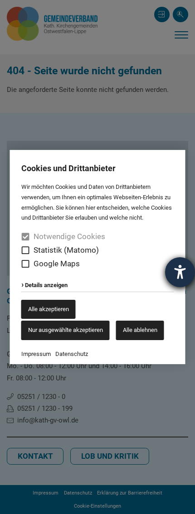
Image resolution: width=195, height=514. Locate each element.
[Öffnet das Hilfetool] (180, 272)
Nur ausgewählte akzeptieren (65, 330)
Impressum (36, 354)
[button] (25, 250)
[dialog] (97, 257)
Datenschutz (71, 354)
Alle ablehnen (140, 330)
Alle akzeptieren (48, 309)
